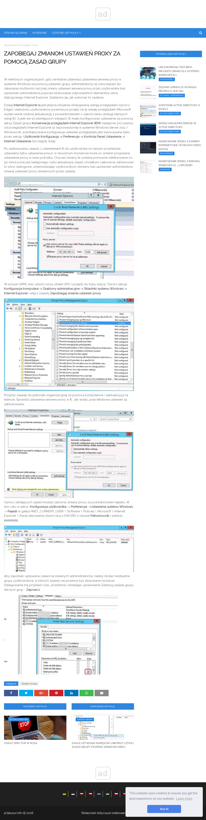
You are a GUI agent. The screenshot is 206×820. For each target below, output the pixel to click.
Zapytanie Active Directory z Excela (179, 107)
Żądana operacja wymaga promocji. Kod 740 (178, 89)
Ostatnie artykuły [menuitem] (65, 32)
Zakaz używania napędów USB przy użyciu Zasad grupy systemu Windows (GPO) (103, 745)
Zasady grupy (30, 45)
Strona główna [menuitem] (15, 32)
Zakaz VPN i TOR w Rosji (20, 743)
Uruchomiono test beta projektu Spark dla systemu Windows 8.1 (179, 71)
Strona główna (12, 45)
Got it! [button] (164, 809)
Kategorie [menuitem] (40, 32)
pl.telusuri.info (13, 813)
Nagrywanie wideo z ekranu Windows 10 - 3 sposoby (179, 163)
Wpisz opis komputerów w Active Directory (177, 125)
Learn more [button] (184, 798)
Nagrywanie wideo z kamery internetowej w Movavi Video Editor (180, 145)
